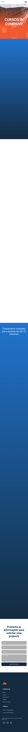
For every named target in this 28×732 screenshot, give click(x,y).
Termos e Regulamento (8, 710)
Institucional (6, 689)
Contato (4, 699)
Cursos (4, 695)
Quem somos (6, 697)
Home (4, 692)
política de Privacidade (8, 712)
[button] (25, 2)
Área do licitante (7, 702)
